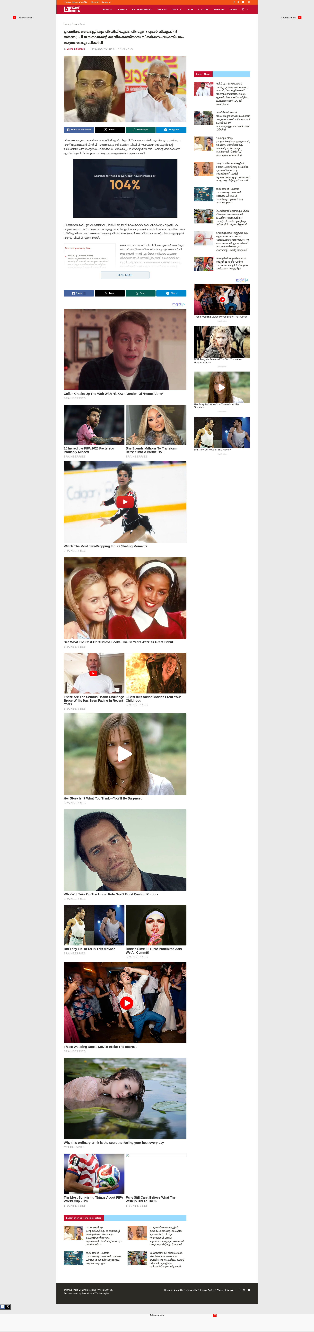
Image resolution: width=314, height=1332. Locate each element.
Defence (121, 9)
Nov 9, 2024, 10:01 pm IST (103, 49)
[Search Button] (249, 2)
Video (233, 9)
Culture (203, 9)
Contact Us (106, 2)
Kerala (82, 24)
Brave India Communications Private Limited (89, 1290)
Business (219, 9)
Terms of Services (225, 1290)
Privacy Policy (207, 1290)
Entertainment (142, 9)
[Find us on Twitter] (244, 1290)
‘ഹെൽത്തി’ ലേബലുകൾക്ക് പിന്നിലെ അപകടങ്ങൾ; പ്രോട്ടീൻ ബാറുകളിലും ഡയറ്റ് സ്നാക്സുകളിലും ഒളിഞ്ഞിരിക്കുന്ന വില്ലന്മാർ (167, 1260)
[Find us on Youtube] (249, 1290)
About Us (95, 2)
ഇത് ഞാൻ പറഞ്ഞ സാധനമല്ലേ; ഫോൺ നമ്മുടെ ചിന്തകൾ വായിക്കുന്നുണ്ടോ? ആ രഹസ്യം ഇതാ (229, 196)
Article (176, 9)
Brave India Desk (76, 49)
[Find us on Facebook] (240, 1290)
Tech (189, 9)
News (106, 9)
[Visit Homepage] (72, 9)
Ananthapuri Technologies (95, 1293)
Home (66, 24)
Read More (125, 275)
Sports (161, 9)
